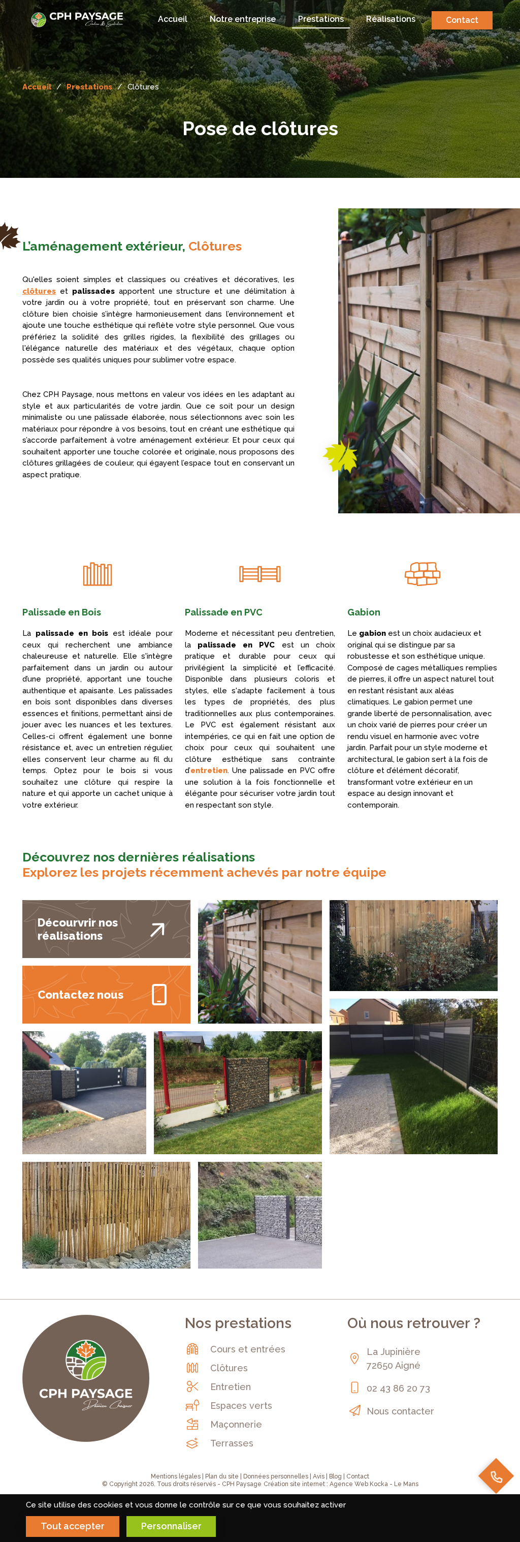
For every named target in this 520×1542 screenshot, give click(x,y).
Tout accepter (73, 1526)
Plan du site (222, 1476)
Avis (318, 1476)
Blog (335, 1476)
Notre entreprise (243, 19)
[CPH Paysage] (77, 19)
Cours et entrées (247, 1349)
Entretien (230, 1386)
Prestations (321, 19)
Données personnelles (275, 1476)
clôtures (39, 291)
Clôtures (229, 1368)
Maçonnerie (236, 1424)
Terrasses (231, 1443)
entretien (209, 770)
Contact (462, 20)
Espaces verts (241, 1405)
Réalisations (390, 19)
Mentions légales (176, 1476)
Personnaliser (171, 1526)
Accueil (172, 19)
